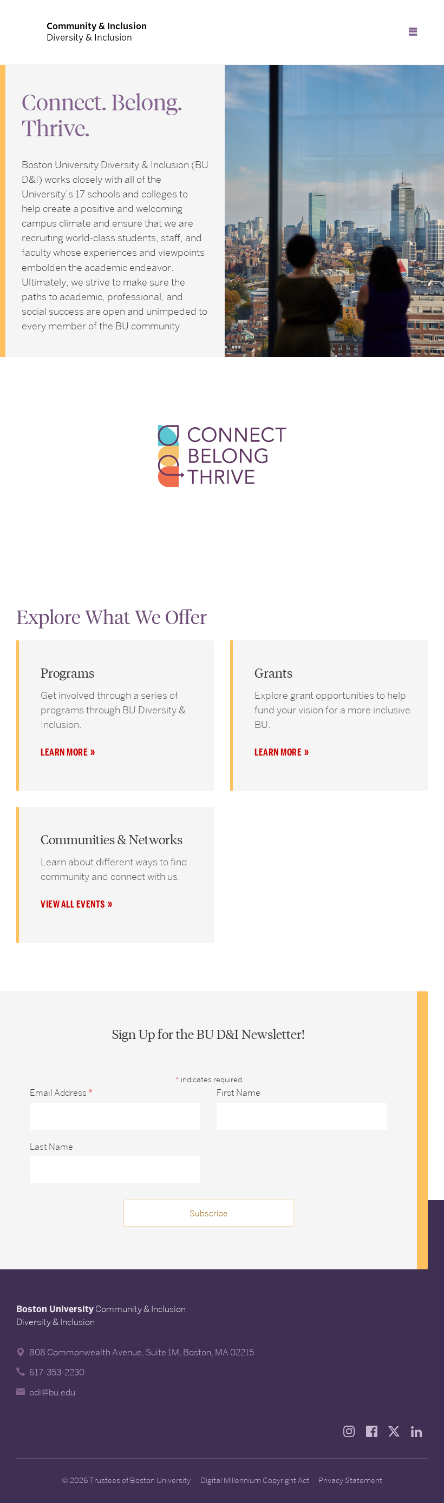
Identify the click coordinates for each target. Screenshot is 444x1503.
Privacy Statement (350, 1480)
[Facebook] (374, 1431)
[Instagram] (352, 1431)
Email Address (61, 1093)
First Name (238, 1093)
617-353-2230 (56, 1372)
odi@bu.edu (52, 1392)
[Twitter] (397, 1431)
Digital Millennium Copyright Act (254, 1480)
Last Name (51, 1147)
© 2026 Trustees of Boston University (126, 1480)
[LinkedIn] (419, 1431)
